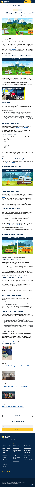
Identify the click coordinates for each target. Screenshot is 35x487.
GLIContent (16, 15)
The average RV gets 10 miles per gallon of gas (13, 224)
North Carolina (5, 459)
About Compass (27, 452)
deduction (28, 205)
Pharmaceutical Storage (16, 454)
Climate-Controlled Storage (16, 458)
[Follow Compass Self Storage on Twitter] (6, 39)
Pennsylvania (8, 461)
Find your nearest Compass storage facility (9, 341)
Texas (9, 468)
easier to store (28, 273)
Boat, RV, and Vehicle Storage (17, 451)
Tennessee (4, 468)
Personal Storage (16, 445)
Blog (5, 5)
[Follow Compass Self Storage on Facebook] (3, 39)
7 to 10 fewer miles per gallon (10, 293)
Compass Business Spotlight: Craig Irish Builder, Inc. (15, 386)
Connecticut (4, 445)
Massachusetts (5, 450)
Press (29, 454)
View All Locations (5, 471)
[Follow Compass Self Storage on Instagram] (8, 39)
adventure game (13, 49)
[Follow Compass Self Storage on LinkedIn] (14, 39)
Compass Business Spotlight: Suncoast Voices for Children (16, 366)
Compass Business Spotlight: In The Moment (13, 406)
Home (3, 5)
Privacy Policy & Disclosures (6, 483)
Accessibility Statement (14, 483)
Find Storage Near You (17, 423)
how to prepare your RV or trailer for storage (22, 338)
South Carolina (5, 466)
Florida (9, 445)
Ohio (3, 461)
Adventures (15, 9)
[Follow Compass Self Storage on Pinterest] (11, 39)
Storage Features (27, 445)
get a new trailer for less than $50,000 (8, 162)
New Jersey (5, 454)
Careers (25, 457)
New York (4, 457)
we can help (10, 232)
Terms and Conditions (28, 459)
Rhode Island (5, 464)
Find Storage (17, 429)
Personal (20, 9)
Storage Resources (27, 450)
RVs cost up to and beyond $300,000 (22, 127)
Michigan (4, 452)
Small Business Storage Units (16, 461)
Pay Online (28, 1)
